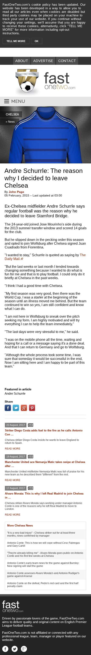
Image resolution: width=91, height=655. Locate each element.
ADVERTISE (43, 61)
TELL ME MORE (16, 41)
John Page (16, 192)
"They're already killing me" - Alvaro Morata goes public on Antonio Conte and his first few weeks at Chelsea (45, 554)
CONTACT (67, 61)
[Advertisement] (45, 377)
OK (37, 41)
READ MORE (12, 448)
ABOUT (21, 61)
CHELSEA (12, 114)
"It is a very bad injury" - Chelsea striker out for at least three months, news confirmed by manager (41, 534)
